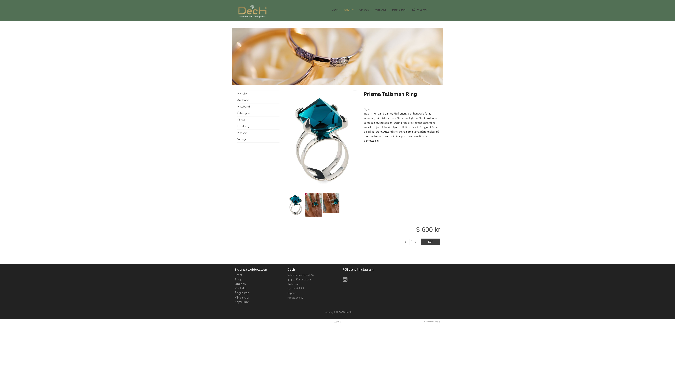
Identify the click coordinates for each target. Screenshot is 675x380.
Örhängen (243, 113)
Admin (337, 322)
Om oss (240, 284)
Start (238, 275)
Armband (243, 100)
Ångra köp (242, 293)
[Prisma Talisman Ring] (322, 185)
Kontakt (240, 288)
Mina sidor (242, 297)
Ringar (241, 119)
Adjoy (437, 321)
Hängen (242, 132)
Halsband (243, 106)
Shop (348, 9)
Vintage (242, 139)
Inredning (243, 126)
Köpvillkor (242, 302)
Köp (430, 241)
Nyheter (242, 93)
